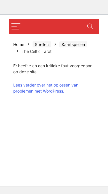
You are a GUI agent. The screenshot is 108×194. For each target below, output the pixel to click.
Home (18, 44)
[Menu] (16, 26)
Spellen (42, 44)
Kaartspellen (73, 44)
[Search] (90, 26)
